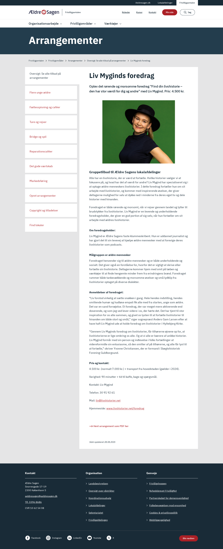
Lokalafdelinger (165, 2)
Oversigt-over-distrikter (101, 490)
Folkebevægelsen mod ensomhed (167, 505)
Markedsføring (38, 181)
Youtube (97, 538)
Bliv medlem (188, 538)
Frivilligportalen (187, 2)
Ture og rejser (38, 122)
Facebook (36, 538)
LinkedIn (77, 538)
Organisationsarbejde (44, 23)
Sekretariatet (96, 512)
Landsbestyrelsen (98, 483)
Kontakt (152, 12)
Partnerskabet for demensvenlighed (169, 498)
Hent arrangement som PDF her (110, 426)
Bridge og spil (38, 136)
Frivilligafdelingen (98, 519)
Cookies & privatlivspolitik (163, 512)
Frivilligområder (81, 23)
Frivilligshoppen (157, 483)
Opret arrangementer (43, 195)
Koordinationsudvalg (100, 498)
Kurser (139, 12)
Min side (170, 12)
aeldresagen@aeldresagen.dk (41, 496)
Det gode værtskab (41, 166)
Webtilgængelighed (159, 519)
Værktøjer (111, 23)
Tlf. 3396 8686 (33, 502)
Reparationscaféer (41, 151)
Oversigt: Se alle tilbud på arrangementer (45, 75)
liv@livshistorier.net (108, 400)
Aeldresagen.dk (142, 2)
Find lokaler (37, 225)
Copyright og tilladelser (44, 210)
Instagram (57, 538)
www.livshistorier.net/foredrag (125, 408)
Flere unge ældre (40, 92)
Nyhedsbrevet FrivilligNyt (163, 490)
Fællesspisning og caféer (45, 107)
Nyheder (126, 12)
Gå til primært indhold (40, 2)
